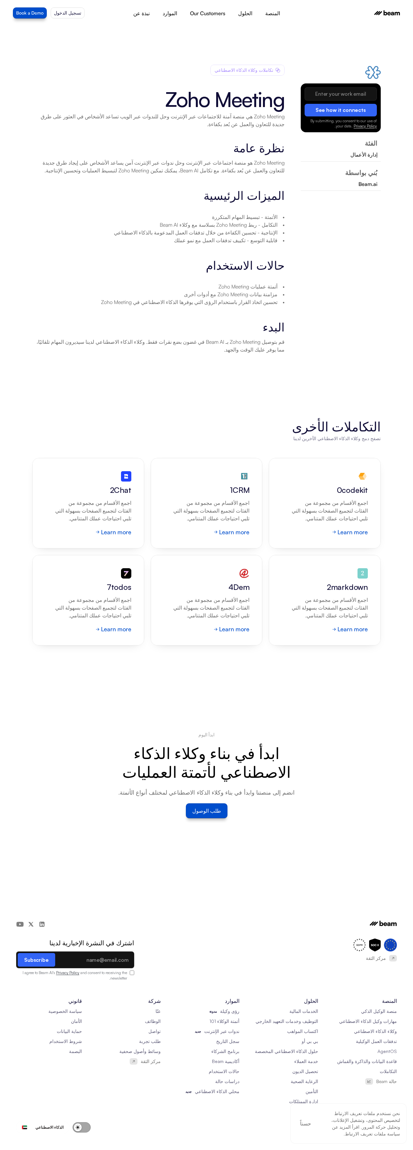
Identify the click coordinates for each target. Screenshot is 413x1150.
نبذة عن (141, 13)
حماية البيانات (69, 1031)
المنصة (272, 13)
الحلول (245, 13)
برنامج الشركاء (225, 1051)
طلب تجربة (150, 1041)
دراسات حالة (227, 1081)
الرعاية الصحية (304, 1081)
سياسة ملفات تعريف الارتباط (372, 1133)
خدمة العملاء (306, 1061)
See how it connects (341, 110)
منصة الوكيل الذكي (379, 1011)
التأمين (312, 1091)
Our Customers (207, 13)
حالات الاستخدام (224, 1071)
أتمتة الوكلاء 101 (224, 1021)
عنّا (158, 1011)
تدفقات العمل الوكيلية (376, 1041)
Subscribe (36, 960)
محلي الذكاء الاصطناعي (217, 1091)
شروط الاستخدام (65, 1041)
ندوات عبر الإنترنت (221, 1031)
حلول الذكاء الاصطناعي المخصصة (286, 1051)
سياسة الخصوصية (65, 1011)
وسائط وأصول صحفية (140, 1051)
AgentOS (387, 1051)
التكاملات (388, 1071)
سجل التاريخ (227, 1041)
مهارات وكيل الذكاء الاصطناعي (368, 1021)
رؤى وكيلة (229, 1011)
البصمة (75, 1051)
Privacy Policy (365, 126)
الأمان (76, 1021)
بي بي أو (310, 1041)
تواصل (154, 1031)
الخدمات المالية (303, 1011)
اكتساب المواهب (302, 1031)
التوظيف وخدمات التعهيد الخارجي (287, 1021)
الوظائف (153, 1021)
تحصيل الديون (305, 1071)
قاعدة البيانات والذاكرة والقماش (367, 1061)
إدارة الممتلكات (303, 1101)
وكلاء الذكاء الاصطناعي (375, 1031)
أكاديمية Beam (225, 1061)
